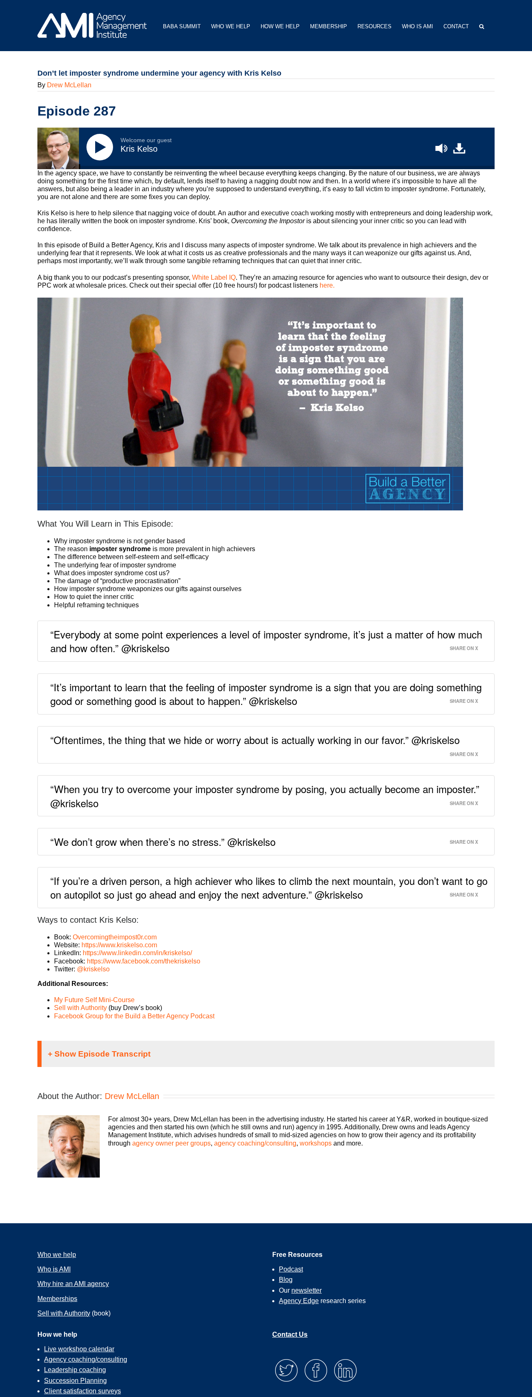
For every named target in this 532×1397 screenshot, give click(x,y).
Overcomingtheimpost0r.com (115, 937)
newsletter (306, 1290)
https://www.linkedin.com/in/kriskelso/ (137, 952)
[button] (481, 25)
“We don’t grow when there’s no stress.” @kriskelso (163, 841)
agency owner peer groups (171, 1143)
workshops (316, 1143)
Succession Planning (75, 1380)
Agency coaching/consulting (85, 1359)
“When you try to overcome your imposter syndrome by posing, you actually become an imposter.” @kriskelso (264, 795)
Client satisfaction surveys (82, 1391)
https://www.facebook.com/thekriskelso (143, 961)
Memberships (57, 1298)
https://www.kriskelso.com (119, 945)
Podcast (291, 1269)
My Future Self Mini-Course (94, 999)
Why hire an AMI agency (73, 1283)
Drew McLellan (69, 85)
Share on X (464, 648)
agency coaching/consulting (255, 1143)
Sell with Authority (80, 1007)
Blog (286, 1279)
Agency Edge (299, 1300)
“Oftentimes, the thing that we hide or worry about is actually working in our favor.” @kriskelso (255, 739)
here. (327, 285)
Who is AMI (54, 1269)
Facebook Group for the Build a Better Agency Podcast (134, 1016)
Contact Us (290, 1334)
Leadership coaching (75, 1369)
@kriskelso (93, 969)
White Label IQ (214, 277)
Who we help (56, 1254)
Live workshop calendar (79, 1349)
